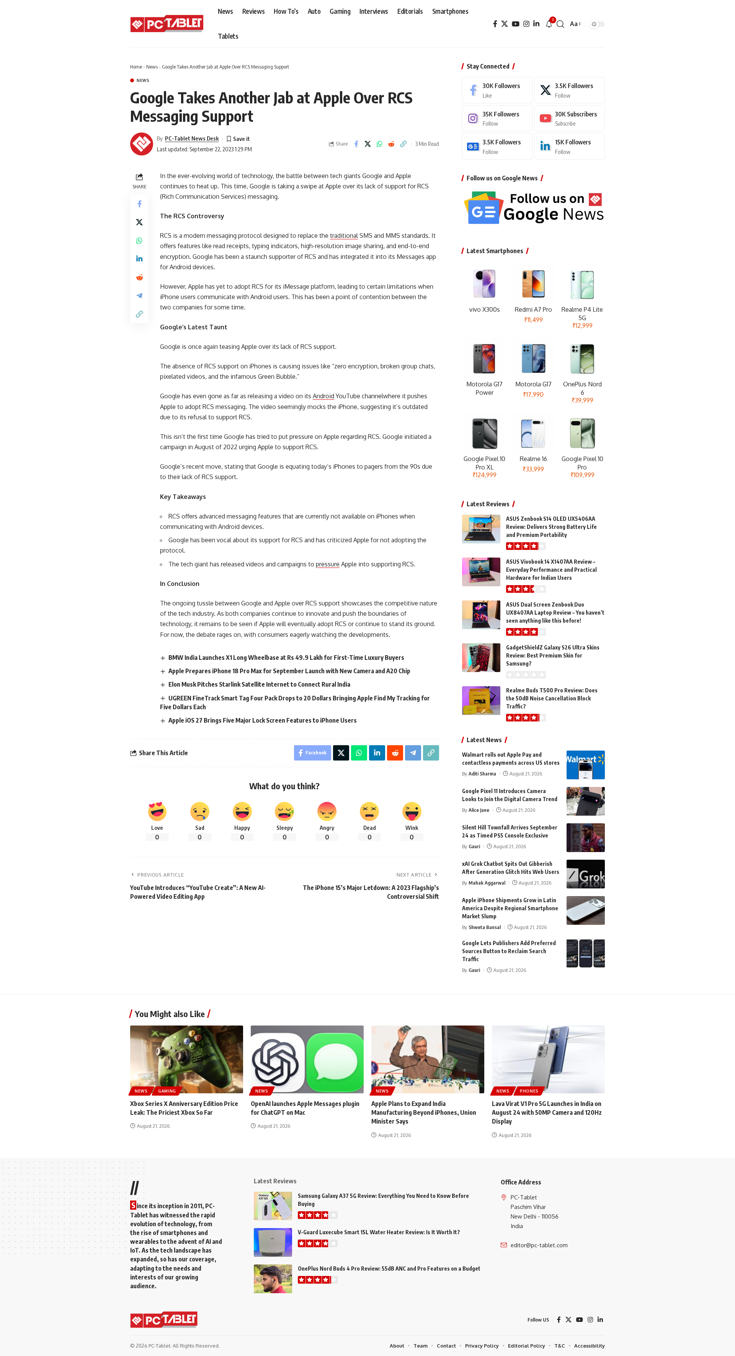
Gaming (167, 1091)
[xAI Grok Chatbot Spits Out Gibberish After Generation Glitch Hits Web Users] (586, 874)
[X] (504, 24)
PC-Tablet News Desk (192, 138)
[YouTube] (515, 24)
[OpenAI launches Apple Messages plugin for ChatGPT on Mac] (307, 1059)
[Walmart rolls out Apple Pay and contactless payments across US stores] (586, 765)
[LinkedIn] (536, 24)
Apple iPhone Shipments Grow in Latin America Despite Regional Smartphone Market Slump (510, 908)
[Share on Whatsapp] (379, 144)
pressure (328, 564)
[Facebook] (495, 24)
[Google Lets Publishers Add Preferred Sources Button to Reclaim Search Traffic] (586, 953)
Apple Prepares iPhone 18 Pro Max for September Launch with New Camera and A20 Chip (289, 671)
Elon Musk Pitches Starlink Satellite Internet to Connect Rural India (259, 684)
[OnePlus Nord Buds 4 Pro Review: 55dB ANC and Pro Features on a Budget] (273, 1278)
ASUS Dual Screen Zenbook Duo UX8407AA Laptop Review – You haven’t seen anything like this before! (555, 612)
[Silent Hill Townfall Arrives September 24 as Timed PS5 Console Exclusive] (586, 837)
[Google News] (497, 146)
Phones (529, 1091)
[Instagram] (526, 24)
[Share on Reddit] (391, 144)
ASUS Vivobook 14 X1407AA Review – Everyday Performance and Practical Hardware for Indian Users (551, 569)
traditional (344, 235)
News (152, 67)
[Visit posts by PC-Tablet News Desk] (141, 143)
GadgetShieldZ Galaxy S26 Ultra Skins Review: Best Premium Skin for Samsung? (552, 655)
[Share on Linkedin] (139, 259)
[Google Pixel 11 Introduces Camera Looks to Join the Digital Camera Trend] (586, 801)
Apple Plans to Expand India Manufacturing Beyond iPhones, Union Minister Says (423, 1112)
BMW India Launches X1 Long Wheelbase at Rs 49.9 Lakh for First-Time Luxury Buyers (286, 657)
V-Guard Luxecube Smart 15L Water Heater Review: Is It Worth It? (379, 1232)
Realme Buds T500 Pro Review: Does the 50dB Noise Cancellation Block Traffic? (552, 698)
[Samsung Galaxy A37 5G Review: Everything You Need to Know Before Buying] (273, 1206)
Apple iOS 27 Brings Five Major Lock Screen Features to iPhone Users (262, 720)
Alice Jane (479, 810)
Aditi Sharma (482, 773)
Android (323, 396)
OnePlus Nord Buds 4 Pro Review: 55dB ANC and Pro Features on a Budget (389, 1268)
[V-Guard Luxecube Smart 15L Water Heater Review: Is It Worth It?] (273, 1242)
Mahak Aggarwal (487, 883)
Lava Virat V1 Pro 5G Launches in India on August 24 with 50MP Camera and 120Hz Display (547, 1112)
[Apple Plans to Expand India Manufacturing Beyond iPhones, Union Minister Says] (427, 1059)
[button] (560, 24)
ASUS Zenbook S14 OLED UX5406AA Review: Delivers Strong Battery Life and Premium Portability (551, 526)
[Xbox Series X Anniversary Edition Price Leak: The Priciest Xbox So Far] (186, 1059)
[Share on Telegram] (139, 295)
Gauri (474, 846)
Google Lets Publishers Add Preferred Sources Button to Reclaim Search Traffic (509, 951)
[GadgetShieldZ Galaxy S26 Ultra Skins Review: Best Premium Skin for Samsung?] (481, 657)
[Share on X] (368, 144)
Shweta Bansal (485, 927)
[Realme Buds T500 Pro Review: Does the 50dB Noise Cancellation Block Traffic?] (481, 700)
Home (136, 67)
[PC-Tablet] (168, 24)
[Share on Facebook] (356, 144)
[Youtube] (569, 118)
